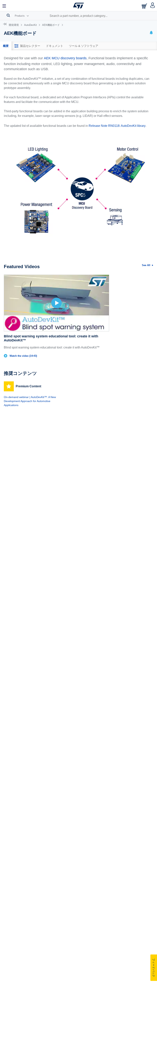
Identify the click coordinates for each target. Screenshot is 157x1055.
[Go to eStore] (144, 6)
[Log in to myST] (152, 5)
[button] (4, 5)
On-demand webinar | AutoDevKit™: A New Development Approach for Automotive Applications (30, 401)
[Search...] (8, 15)
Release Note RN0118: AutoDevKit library (117, 125)
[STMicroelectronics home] (78, 5)
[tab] (5, 46)
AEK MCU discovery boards (65, 58)
